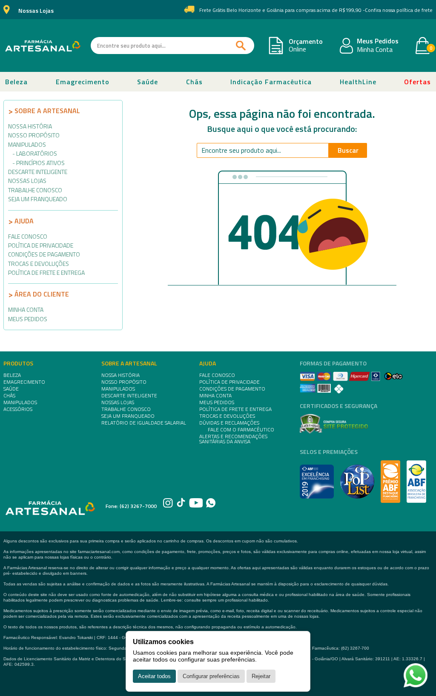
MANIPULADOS (20, 402)
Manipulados (27, 144)
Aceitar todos (154, 676)
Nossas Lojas (36, 11)
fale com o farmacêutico (241, 429)
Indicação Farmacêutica (271, 82)
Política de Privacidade (40, 245)
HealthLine (358, 82)
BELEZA (12, 375)
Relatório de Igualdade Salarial (143, 422)
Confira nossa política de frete (399, 10)
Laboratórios (36, 153)
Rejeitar (261, 676)
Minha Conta (375, 50)
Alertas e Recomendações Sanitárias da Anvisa (233, 439)
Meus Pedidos (378, 41)
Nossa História (30, 126)
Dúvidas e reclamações (229, 422)
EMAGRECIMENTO (24, 382)
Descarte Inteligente (37, 171)
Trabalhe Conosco (35, 189)
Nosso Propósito (34, 135)
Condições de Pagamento (44, 254)
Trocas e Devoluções (38, 263)
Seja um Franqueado (37, 198)
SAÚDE (11, 388)
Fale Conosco (27, 236)
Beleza (16, 82)
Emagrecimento (82, 82)
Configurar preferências (211, 676)
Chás (194, 82)
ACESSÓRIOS (17, 409)
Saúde (147, 82)
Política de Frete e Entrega (46, 272)
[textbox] (172, 45)
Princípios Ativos (40, 162)
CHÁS (9, 395)
